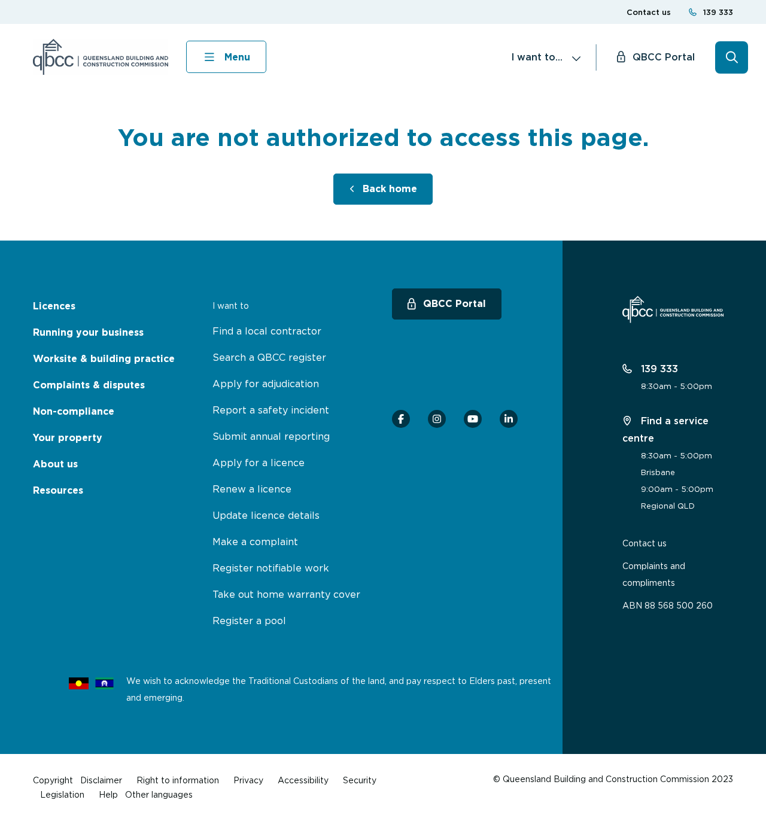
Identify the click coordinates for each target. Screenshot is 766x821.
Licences (54, 306)
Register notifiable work (270, 568)
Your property (67, 437)
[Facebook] (401, 419)
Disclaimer (101, 780)
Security (359, 780)
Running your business (88, 332)
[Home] (100, 57)
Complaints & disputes (89, 385)
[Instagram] (437, 419)
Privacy (248, 780)
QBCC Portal (664, 57)
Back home (390, 189)
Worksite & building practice (104, 358)
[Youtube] (473, 419)
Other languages (159, 794)
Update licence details (266, 515)
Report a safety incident (270, 410)
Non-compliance (73, 411)
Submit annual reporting (271, 436)
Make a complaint (255, 542)
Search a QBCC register (269, 357)
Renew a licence (251, 489)
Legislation (62, 794)
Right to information (177, 780)
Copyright (53, 780)
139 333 (718, 12)
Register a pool (249, 621)
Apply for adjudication (265, 384)
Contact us (649, 12)
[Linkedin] (509, 419)
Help (108, 794)
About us (55, 464)
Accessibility (303, 780)
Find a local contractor (266, 331)
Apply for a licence (258, 463)
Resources (58, 490)
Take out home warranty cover (286, 594)
